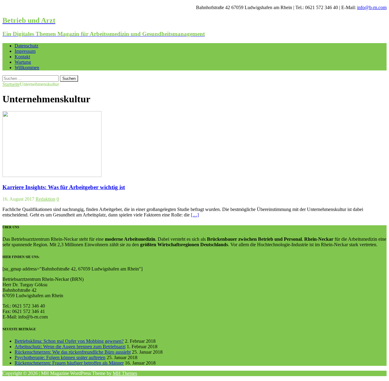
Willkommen (27, 67)
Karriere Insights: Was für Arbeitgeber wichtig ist (63, 187)
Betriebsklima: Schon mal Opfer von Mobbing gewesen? (69, 341)
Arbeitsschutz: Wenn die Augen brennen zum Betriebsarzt (70, 346)
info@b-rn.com (372, 7)
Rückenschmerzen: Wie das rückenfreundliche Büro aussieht (73, 352)
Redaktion (45, 199)
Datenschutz (26, 45)
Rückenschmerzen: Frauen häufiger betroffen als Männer (69, 363)
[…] (195, 214)
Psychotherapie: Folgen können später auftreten (60, 357)
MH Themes (125, 373)
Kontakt (22, 56)
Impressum (25, 51)
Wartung (23, 62)
